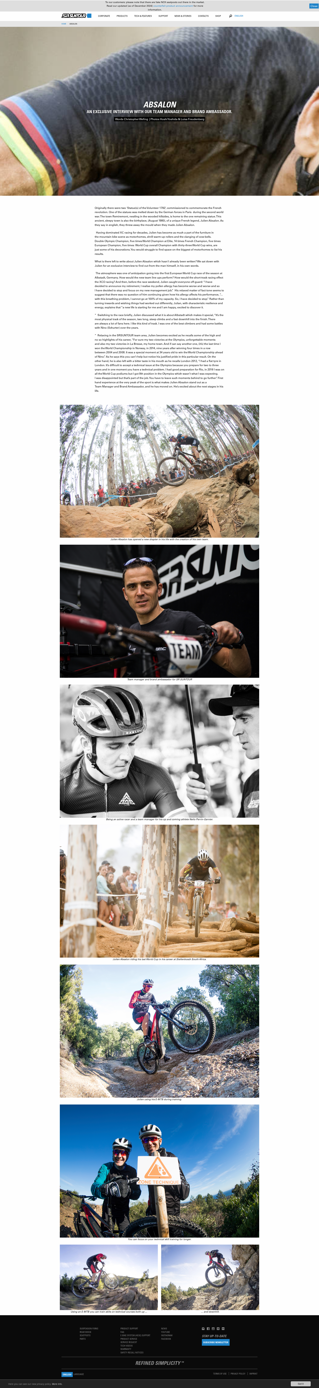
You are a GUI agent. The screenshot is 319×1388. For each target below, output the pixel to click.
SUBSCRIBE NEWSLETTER (215, 1342)
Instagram (166, 1335)
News (164, 1328)
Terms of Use (220, 1373)
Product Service (128, 1338)
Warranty (125, 1349)
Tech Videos (126, 1345)
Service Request (128, 1342)
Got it (301, 1383)
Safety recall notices (131, 1352)
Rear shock (85, 1332)
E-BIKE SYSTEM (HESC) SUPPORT (135, 1335)
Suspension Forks (89, 1328)
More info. (57, 1384)
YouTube (165, 1332)
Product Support (129, 1328)
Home (63, 24)
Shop (218, 15)
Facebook (166, 1338)
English (239, 15)
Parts (83, 1338)
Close (314, 6)
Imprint (253, 1373)
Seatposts (85, 1335)
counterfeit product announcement (173, 5)
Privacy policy (238, 1373)
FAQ (122, 1332)
